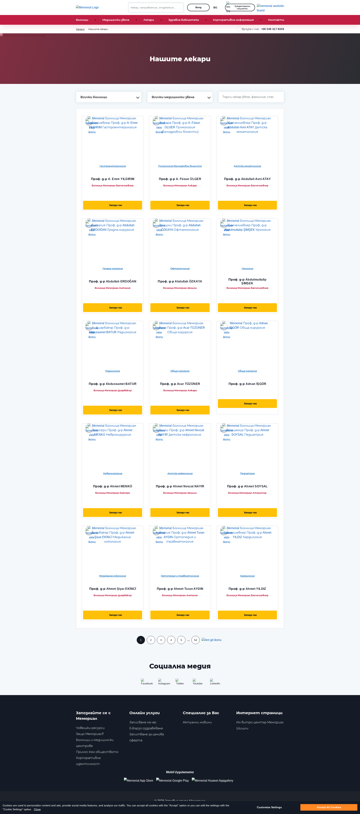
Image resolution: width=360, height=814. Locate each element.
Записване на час (143, 722)
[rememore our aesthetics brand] (272, 7)
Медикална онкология (112, 575)
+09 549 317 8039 (272, 29)
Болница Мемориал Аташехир (247, 492)
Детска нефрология (180, 473)
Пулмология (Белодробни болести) (180, 166)
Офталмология (180, 268)
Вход (198, 7)
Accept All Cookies (329, 807)
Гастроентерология (113, 166)
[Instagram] (162, 683)
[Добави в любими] (89, 121)
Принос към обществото (97, 752)
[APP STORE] (140, 780)
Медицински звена (115, 20)
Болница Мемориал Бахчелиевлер (113, 185)
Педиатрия (247, 473)
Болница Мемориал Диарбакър (113, 390)
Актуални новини (197, 722)
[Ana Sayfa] (87, 7)
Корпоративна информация (233, 20)
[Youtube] (197, 683)
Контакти (276, 20)
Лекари (148, 20)
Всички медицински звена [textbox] (173, 97)
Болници (82, 20)
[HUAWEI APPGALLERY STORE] (214, 780)
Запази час (115, 205)
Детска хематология (247, 166)
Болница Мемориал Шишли (180, 288)
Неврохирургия (112, 473)
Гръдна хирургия (113, 268)
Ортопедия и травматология (180, 575)
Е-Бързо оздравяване (146, 728)
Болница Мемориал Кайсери (112, 492)
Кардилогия (247, 575)
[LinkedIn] (214, 683)
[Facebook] (145, 683)
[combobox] (109, 97)
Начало (80, 29)
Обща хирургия (179, 371)
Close (37, 809)
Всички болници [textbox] (93, 97)
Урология (247, 268)
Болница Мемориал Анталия (112, 288)
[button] (179, 7)
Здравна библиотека (183, 20)
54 (195, 640)
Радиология (112, 371)
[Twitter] (180, 683)
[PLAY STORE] (172, 780)
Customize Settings (269, 807)
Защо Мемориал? (90, 734)
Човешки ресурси (90, 728)
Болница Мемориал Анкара (180, 185)
